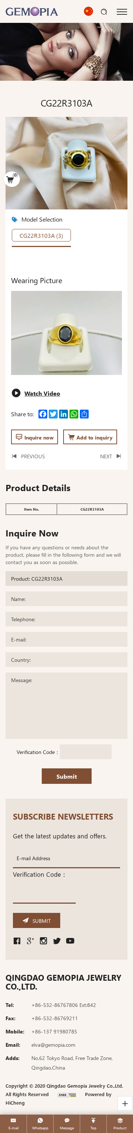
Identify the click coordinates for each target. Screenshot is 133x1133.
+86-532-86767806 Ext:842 (63, 1004)
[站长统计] (67, 1094)
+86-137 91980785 (54, 1031)
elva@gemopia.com (53, 1044)
